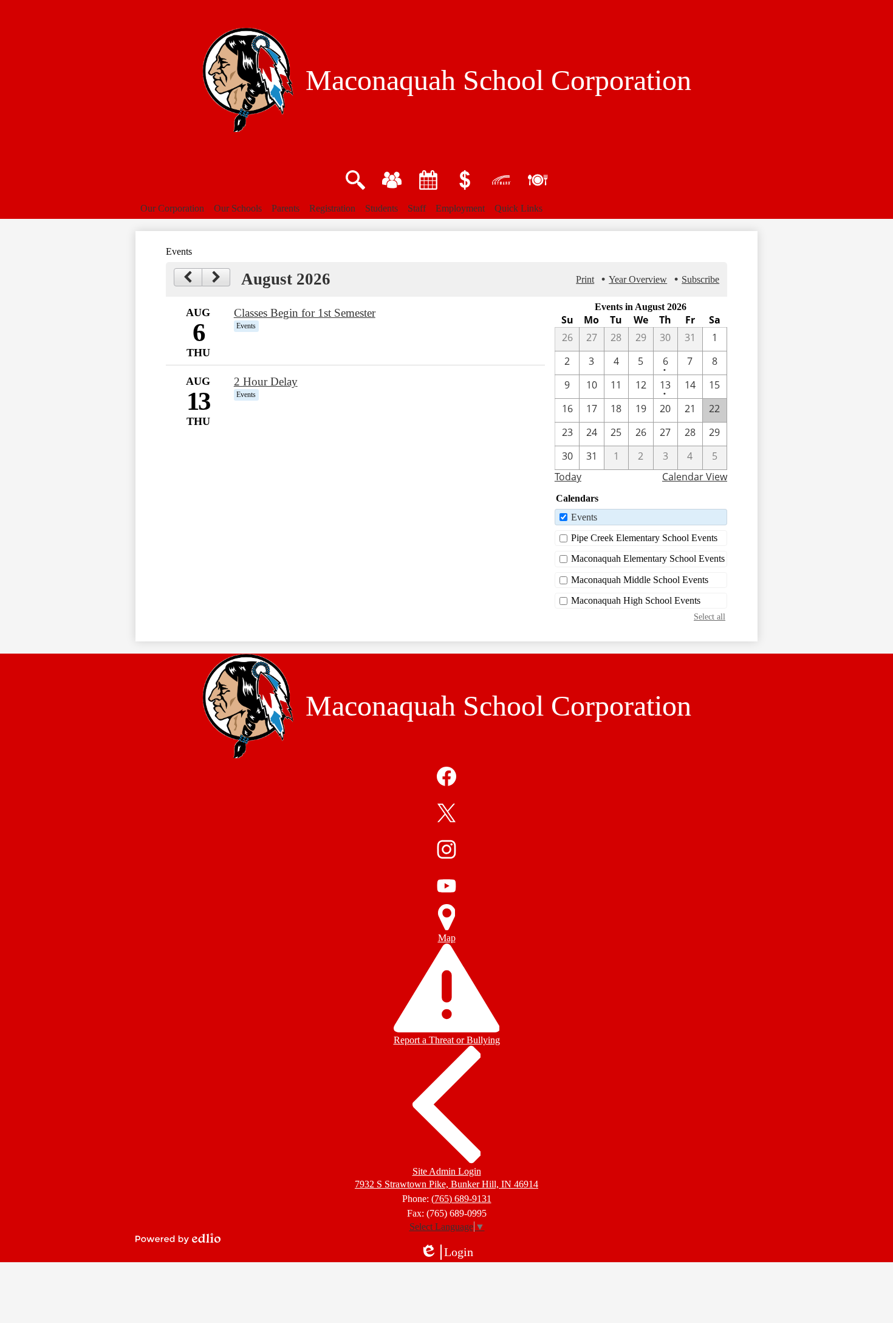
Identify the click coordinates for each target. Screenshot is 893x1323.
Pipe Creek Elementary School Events (644, 538)
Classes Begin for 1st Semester (304, 312)
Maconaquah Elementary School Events (648, 558)
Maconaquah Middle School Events (639, 580)
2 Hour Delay (266, 381)
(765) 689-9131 (461, 1198)
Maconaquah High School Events (635, 600)
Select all (709, 616)
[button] (172, 208)
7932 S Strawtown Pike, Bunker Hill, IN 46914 (446, 1184)
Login (450, 1252)
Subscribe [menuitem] (700, 279)
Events (584, 517)
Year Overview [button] (638, 279)
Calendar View (694, 476)
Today (568, 476)
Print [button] (585, 279)
